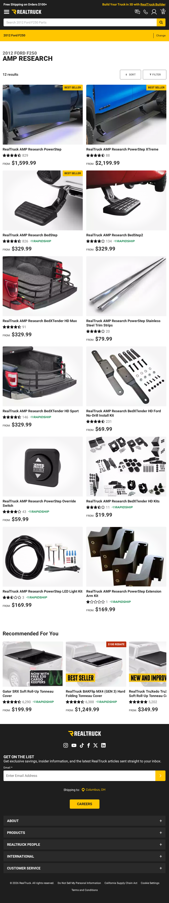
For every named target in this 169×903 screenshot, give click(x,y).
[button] (84, 821)
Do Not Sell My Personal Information (79, 883)
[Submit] (160, 775)
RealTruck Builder (152, 4)
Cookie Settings (150, 883)
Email (8, 767)
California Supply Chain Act (121, 883)
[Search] (161, 22)
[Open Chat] (137, 12)
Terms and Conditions (85, 890)
